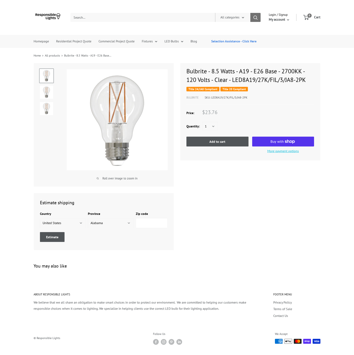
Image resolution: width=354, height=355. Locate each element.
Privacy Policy (282, 302)
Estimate (52, 237)
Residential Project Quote (73, 41)
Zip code (142, 214)
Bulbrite (192, 97)
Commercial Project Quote (117, 41)
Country (45, 214)
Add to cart (217, 142)
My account (277, 19)
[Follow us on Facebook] (156, 342)
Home (37, 55)
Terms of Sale (282, 309)
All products (52, 55)
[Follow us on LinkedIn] (179, 342)
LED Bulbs (172, 41)
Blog (194, 41)
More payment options (283, 151)
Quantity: (193, 126)
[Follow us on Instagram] (164, 342)
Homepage (41, 41)
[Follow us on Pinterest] (171, 342)
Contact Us (280, 316)
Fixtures (147, 41)
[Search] (255, 17)
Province (94, 214)
